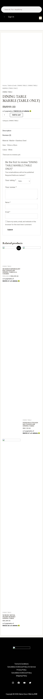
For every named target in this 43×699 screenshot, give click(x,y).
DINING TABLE (22, 86)
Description (7, 131)
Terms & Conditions (21, 664)
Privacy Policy (21, 670)
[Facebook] (19, 683)
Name (8, 202)
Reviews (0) (7, 135)
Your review (11, 187)
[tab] (22, 130)
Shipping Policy (21, 676)
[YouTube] (24, 683)
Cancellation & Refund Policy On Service (21, 667)
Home (5, 86)
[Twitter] (30, 683)
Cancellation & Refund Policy (21, 673)
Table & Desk (12, 86)
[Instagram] (13, 683)
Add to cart (16, 115)
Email (7, 212)
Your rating (10, 180)
